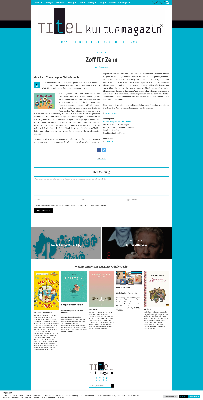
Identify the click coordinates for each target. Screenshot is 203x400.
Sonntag (101, 3)
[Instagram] (160, 2)
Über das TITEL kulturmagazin (119, 3)
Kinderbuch (101, 52)
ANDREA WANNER (112, 113)
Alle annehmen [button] (194, 396)
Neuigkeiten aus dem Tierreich (72, 305)
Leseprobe (108, 141)
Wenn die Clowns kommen (43, 312)
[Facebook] (153, 2)
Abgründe (147, 309)
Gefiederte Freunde (123, 288)
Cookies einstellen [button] (170, 396)
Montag (37, 3)
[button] (112, 386)
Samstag (91, 3)
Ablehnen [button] (183, 396)
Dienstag (48, 3)
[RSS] (163, 2)
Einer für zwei (93, 310)
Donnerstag (70, 3)
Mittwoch (59, 3)
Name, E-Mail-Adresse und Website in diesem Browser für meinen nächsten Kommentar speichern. (71, 205)
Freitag (81, 3)
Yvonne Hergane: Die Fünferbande (117, 121)
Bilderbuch (101, 158)
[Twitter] (156, 2)
